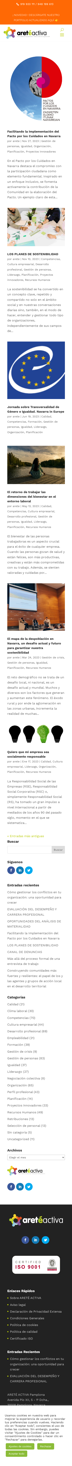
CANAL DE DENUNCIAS (24, 952)
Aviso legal (18, 1305)
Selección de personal (23, 1126)
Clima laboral (17, 1011)
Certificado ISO (21, 1338)
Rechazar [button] (45, 1446)
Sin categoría (17, 1132)
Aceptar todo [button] (16, 1453)
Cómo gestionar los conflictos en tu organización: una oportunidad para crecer (34, 897)
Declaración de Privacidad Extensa (36, 1311)
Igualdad (26, 146)
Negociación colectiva (23, 1078)
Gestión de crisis (53, 657)
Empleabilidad (17, 1038)
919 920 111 (27, 4)
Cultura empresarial (20, 264)
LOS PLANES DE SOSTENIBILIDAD (32, 254)
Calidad (46, 416)
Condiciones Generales (27, 1318)
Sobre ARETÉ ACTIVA (25, 1298)
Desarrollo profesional (21, 516)
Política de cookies (24, 1325)
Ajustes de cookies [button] (20, 1446)
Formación (35, 421)
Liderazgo (13, 274)
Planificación (15, 151)
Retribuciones (17, 1119)
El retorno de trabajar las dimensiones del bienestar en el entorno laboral (31, 496)
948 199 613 (45, 4)
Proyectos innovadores (41, 151)
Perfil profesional (20, 1092)
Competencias (50, 259)
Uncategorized (18, 1139)
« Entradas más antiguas (25, 836)
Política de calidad (23, 1331)
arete (16, 141)
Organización (42, 146)
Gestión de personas (37, 269)
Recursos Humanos (37, 279)
